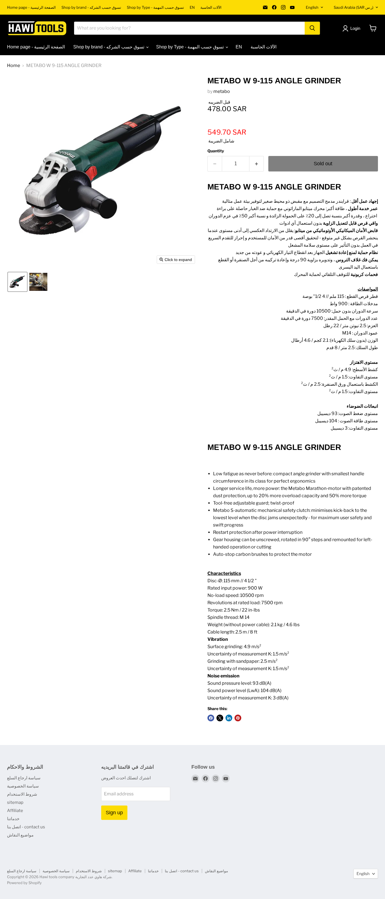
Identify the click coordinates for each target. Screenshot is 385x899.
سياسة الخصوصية (23, 786)
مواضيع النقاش (20, 835)
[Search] (312, 28)
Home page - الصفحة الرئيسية (31, 7)
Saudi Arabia (353, 7)
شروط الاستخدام (22, 794)
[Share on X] (219, 718)
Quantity (215, 151)
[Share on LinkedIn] (228, 718)
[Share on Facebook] (210, 718)
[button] (17, 281)
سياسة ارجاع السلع (24, 777)
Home (13, 65)
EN (192, 7)
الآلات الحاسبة (211, 7)
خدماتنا (13, 818)
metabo (221, 91)
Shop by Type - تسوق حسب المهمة (155, 7)
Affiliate (15, 810)
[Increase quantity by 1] (256, 163)
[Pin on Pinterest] (237, 718)
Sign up (114, 812)
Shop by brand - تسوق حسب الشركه (91, 7)
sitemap (15, 802)
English (312, 7)
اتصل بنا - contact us (26, 826)
